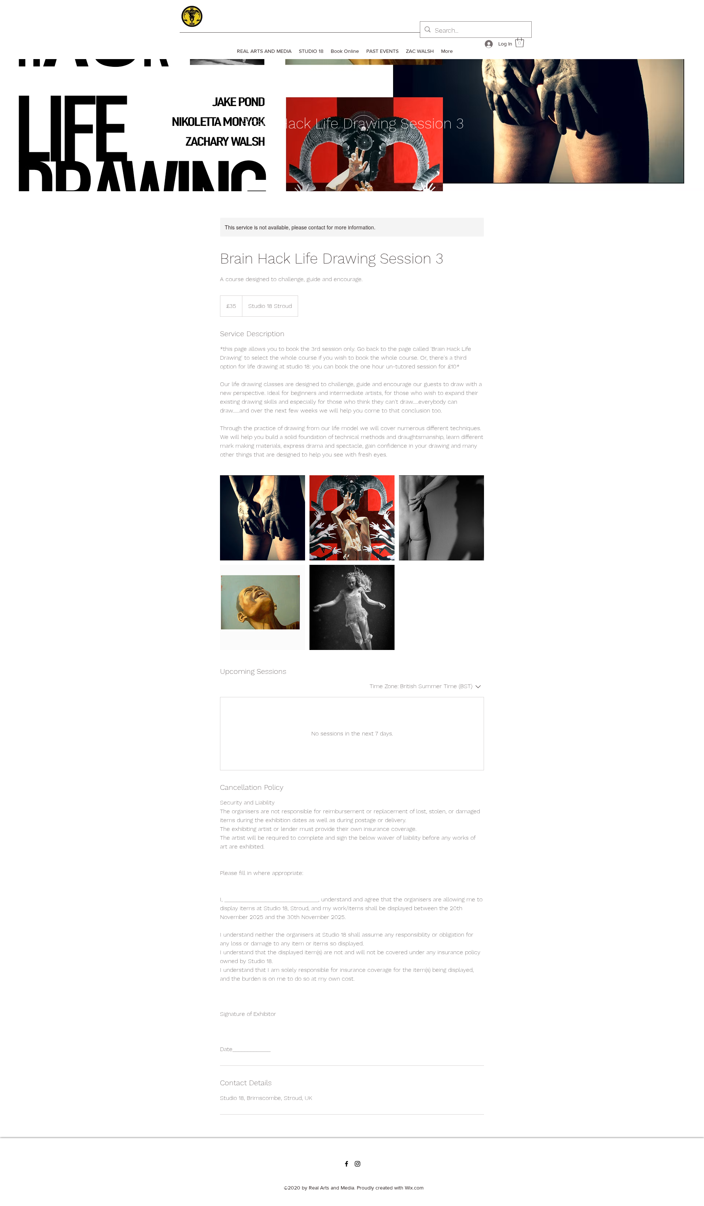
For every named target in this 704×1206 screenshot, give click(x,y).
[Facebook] (346, 1163)
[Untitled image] (262, 517)
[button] (519, 42)
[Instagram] (357, 1163)
